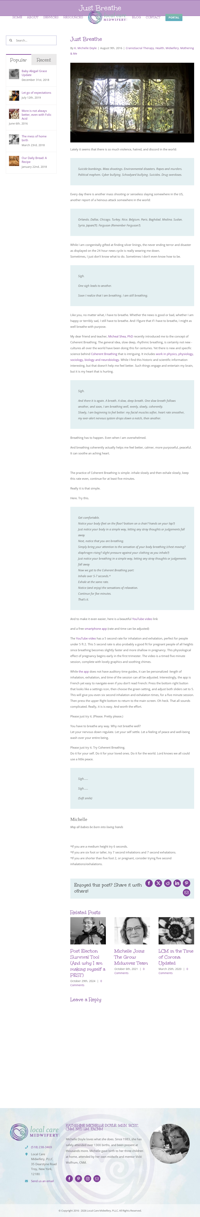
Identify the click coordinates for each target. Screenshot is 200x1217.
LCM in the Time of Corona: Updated (176, 957)
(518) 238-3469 (41, 1147)
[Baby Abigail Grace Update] (14, 72)
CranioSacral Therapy (140, 48)
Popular (18, 60)
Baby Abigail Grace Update (34, 73)
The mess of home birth (34, 138)
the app (84, 671)
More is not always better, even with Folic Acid (36, 114)
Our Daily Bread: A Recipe (34, 160)
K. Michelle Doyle (85, 48)
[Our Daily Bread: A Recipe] (14, 159)
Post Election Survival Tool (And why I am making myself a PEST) (87, 963)
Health (159, 48)
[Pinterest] (78, 1178)
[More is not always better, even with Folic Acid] (14, 112)
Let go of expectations (36, 92)
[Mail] (96, 1178)
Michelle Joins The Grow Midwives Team (131, 957)
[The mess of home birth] (14, 137)
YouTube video (142, 619)
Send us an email (42, 1181)
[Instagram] (87, 1178)
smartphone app (96, 629)
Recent (44, 60)
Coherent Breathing (104, 354)
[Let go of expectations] (14, 93)
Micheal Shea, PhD (120, 336)
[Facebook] (69, 1178)
